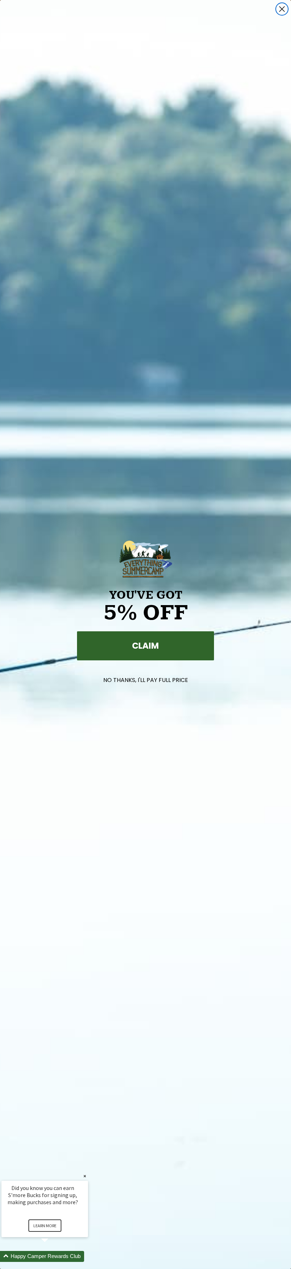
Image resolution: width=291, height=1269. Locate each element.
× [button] (84, 1176)
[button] (53, 1256)
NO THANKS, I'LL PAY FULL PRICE (145, 680)
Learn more (44, 1225)
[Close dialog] (282, 9)
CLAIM (145, 646)
